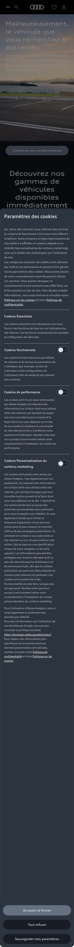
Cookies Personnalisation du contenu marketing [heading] (25, 464)
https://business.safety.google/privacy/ (27, 634)
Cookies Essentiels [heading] (18, 316)
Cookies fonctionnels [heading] (20, 350)
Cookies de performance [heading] (22, 392)
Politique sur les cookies (19, 300)
